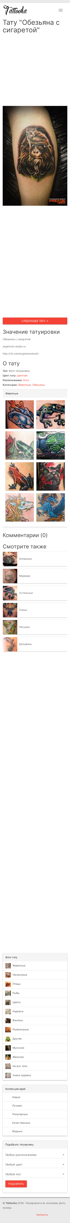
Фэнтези (18, 1020)
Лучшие (16, 1105)
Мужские (18, 1047)
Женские (18, 1056)
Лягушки (24, 626)
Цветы (17, 1002)
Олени (23, 609)
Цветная (22, 375)
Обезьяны (38, 384)
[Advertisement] (35, 71)
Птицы (17, 983)
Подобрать (16, 1183)
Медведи (24, 575)
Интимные (25, 558)
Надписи (18, 1011)
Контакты (42, 1214)
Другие (17, 1038)
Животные (24, 384)
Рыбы (16, 992)
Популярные (19, 1114)
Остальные (26, 592)
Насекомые (20, 974)
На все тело (20, 1066)
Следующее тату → (35, 320)
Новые (15, 1097)
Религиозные (21, 1029)
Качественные (20, 1122)
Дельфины (25, 643)
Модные (16, 1131)
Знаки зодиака (22, 1075)
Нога (26, 380)
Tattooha (15, 10)
